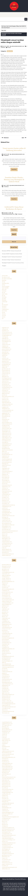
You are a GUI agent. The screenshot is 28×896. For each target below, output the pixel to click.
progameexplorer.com (7, 541)
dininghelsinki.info (6, 448)
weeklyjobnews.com (6, 845)
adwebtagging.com (6, 849)
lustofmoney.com (6, 861)
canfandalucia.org (6, 511)
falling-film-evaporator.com (8, 830)
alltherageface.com (6, 538)
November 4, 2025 (7, 212)
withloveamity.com (6, 372)
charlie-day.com (5, 810)
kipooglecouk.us (5, 677)
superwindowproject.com (7, 683)
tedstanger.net (5, 463)
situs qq (3, 313)
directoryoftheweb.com (7, 729)
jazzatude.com (5, 612)
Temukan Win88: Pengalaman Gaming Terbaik (12, 253)
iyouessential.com (6, 370)
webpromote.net (5, 650)
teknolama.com (5, 772)
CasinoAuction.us (6, 676)
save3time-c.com (6, 586)
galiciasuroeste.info (6, 622)
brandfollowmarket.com (7, 844)
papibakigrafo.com (6, 685)
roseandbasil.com (6, 659)
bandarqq (4, 280)
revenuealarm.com (6, 546)
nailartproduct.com (6, 391)
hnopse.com (4, 858)
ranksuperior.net (5, 850)
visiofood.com (5, 488)
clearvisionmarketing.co (7, 471)
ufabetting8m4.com (6, 431)
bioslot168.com (5, 552)
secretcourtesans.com (7, 332)
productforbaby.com (6, 774)
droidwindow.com (6, 489)
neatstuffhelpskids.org (7, 627)
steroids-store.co (5, 651)
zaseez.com (4, 343)
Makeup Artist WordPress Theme (10, 879)
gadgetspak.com (5, 413)
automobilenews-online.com (8, 524)
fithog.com (4, 654)
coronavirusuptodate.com (7, 410)
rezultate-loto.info (6, 425)
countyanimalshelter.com (7, 847)
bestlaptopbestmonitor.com (8, 656)
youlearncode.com (6, 373)
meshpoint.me (5, 758)
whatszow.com (5, 381)
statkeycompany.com (7, 601)
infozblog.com (5, 645)
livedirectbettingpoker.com (8, 812)
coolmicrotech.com (6, 520)
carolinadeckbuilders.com (7, 602)
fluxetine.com (5, 670)
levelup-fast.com (5, 419)
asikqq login (4, 301)
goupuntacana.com (6, 339)
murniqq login (13, 888)
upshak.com (4, 823)
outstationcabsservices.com (8, 515)
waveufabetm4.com (6, 440)
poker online (4, 294)
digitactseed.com (6, 393)
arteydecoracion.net (6, 653)
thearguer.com (5, 801)
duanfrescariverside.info (7, 450)
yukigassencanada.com (7, 404)
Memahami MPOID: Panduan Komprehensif (11, 250)
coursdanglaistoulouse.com (8, 572)
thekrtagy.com (5, 517)
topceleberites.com (6, 430)
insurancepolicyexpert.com (8, 599)
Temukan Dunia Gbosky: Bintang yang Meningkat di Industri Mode (14, 179)
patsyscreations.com (6, 349)
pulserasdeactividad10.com (8, 694)
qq (2, 303)
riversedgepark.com (6, 341)
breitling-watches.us (6, 579)
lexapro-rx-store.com (6, 700)
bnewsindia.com (5, 495)
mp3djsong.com (5, 570)
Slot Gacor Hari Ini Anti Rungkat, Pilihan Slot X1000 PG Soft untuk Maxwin (13, 27)
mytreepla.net (5, 420)
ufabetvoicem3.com (6, 439)
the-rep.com (4, 607)
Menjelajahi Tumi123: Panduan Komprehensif (12, 256)
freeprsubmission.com (7, 491)
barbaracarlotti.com (6, 696)
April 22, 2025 (6, 154)
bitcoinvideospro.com (6, 752)
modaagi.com (5, 619)
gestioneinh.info (5, 479)
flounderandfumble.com (7, 454)
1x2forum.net (5, 329)
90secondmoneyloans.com (8, 396)
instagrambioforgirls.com (7, 792)
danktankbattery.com (6, 807)
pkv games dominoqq (7, 278)
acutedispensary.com (6, 836)
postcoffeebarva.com (6, 764)
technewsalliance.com (7, 460)
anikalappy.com (5, 446)
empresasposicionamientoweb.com (10, 530)
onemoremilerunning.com (7, 789)
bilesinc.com (5, 616)
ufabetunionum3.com (6, 433)
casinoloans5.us (5, 674)
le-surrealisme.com (6, 596)
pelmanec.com (5, 726)
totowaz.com (5, 841)
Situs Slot (3, 30)
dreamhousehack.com (7, 521)
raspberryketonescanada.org (8, 505)
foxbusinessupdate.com (7, 813)
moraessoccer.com (6, 628)
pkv (3, 318)
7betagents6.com (6, 408)
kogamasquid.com (6, 705)
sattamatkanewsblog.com (7, 838)
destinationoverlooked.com (8, 853)
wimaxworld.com (6, 636)
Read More (15, 170)
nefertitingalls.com (6, 347)
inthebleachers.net (6, 699)
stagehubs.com (5, 327)
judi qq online (5, 275)
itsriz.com (4, 748)
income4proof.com (6, 350)
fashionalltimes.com (6, 526)
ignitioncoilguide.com (6, 549)
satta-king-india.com (6, 402)
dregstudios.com (5, 625)
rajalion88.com (5, 338)
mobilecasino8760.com (7, 671)
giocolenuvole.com (6, 368)
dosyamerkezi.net (6, 595)
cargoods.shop (5, 749)
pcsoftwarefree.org (6, 364)
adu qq (3, 281)
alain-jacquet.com (6, 755)
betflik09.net (4, 355)
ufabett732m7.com (6, 486)
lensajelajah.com (5, 353)
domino (3, 317)
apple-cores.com (5, 693)
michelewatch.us (5, 576)
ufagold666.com (5, 492)
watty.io (3, 745)
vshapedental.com (6, 509)
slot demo (4, 306)
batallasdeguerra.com (7, 624)
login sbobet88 (5, 287)
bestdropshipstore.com (7, 387)
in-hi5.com (4, 737)
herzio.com (4, 735)
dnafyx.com (4, 367)
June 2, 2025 (6, 185)
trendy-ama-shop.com (7, 485)
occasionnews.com (6, 859)
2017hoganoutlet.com (6, 725)
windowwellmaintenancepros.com (9, 867)
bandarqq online (5, 283)
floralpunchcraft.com (6, 804)
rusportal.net (4, 743)
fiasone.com (4, 806)
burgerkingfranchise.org (7, 767)
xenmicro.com (5, 358)
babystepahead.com (6, 852)
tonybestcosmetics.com (7, 532)
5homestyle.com (5, 712)
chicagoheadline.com (6, 335)
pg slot (7, 888)
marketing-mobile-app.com (8, 803)
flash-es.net (4, 821)
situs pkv (4, 315)
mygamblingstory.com (7, 722)
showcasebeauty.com (7, 598)
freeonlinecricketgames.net (8, 638)
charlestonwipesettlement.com (8, 842)
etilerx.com (4, 451)
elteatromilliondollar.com (7, 766)
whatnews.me (5, 474)
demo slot (4, 289)
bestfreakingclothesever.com (8, 829)
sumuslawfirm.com (6, 832)
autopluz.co (4, 584)
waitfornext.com (5, 469)
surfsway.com (5, 390)
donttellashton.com (6, 731)
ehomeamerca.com (6, 382)
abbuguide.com (5, 376)
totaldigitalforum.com (6, 527)
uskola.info (4, 466)
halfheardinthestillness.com (8, 665)
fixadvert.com (5, 583)
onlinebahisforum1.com (7, 333)
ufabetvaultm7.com (6, 436)
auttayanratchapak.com (7, 763)
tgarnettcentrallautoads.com (8, 581)
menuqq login (5, 883)
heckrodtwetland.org (6, 664)
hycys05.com (5, 787)
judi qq (3, 284)
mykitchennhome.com (7, 679)
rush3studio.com (5, 732)
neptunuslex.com (6, 573)
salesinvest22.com (6, 482)
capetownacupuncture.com (8, 751)
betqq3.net (4, 673)
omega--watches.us (6, 578)
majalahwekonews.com (7, 723)
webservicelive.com (6, 555)
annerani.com (5, 610)
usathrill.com (5, 508)
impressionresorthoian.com (8, 827)
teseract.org (4, 483)
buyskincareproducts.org (7, 702)
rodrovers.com (5, 399)
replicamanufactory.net (7, 423)
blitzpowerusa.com (6, 784)
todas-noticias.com (6, 740)
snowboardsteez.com (7, 790)
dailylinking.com (5, 365)
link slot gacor (5, 304)
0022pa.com (4, 613)
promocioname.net (6, 634)
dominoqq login (14, 884)
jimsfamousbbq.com (6, 564)
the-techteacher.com (6, 523)
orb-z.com (4, 775)
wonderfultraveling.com (7, 633)
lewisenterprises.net (6, 362)
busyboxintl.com (5, 761)
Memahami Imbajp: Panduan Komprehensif (11, 259)
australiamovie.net (6, 567)
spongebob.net (5, 760)
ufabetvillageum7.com (7, 437)
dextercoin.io (5, 709)
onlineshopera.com (6, 359)
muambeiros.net (5, 644)
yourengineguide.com (6, 512)
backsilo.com (5, 824)
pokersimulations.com (7, 422)
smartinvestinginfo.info (7, 459)
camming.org (5, 336)
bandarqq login (21, 883)
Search (14, 234)
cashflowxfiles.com (6, 794)
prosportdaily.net (5, 480)
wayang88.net (5, 442)
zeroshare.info (5, 615)
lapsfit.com (4, 417)
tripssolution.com (6, 401)
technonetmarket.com (7, 462)
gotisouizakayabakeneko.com (8, 757)
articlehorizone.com (6, 405)
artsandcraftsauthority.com (8, 553)
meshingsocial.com (6, 800)
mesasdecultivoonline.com (8, 778)
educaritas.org (5, 352)
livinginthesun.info (6, 746)
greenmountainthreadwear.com (9, 835)
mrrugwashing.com (6, 818)
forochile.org (4, 630)
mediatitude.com (5, 590)
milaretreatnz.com (6, 618)
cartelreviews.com (6, 388)
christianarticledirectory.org (8, 711)
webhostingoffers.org (6, 379)
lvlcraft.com (4, 394)
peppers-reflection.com (7, 864)
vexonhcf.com (5, 587)
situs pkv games (5, 286)
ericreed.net (4, 668)
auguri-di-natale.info (6, 575)
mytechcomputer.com (7, 550)
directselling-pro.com (6, 544)
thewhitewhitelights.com (7, 661)
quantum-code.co (6, 472)
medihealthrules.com (6, 506)
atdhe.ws (4, 662)
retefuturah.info (5, 457)
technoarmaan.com (6, 529)
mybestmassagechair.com (8, 667)
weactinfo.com (5, 798)
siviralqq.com (5, 826)
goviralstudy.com (6, 690)
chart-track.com (5, 631)
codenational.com (6, 540)
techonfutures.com (6, 501)
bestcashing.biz (5, 639)
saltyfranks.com (5, 609)
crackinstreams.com (6, 411)
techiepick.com (5, 497)
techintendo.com (5, 384)
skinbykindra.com (6, 537)
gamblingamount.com (7, 855)
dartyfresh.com (5, 361)
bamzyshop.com (5, 498)
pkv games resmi (6, 277)
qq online (4, 298)
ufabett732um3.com (6, 465)
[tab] (25, 19)
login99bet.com (5, 330)
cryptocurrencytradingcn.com (8, 839)
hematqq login (21, 888)
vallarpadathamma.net (7, 769)
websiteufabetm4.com (7, 443)
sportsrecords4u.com (6, 428)
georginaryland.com (6, 657)
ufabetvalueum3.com (6, 434)
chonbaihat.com (5, 647)
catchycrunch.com (6, 344)
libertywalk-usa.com (6, 566)
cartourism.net (5, 691)
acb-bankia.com (5, 819)
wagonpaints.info (5, 468)
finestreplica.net (5, 453)
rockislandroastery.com (7, 543)
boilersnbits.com (5, 780)
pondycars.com (5, 500)
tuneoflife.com (5, 865)
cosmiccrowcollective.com (8, 754)
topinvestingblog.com (6, 604)
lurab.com (4, 547)
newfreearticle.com (6, 783)
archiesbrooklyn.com (6, 642)
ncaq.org (4, 356)
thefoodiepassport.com (7, 682)
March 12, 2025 (5, 46)
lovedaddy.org (5, 815)
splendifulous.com (6, 427)
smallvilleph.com (5, 621)
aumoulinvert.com (6, 680)
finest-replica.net (5, 477)
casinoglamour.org (6, 708)
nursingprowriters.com (7, 833)
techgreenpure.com (6, 385)
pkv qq (3, 292)
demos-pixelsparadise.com (8, 589)
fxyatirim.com (5, 375)
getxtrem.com (5, 797)
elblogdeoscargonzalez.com (8, 648)
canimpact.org (5, 688)
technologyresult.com (6, 378)
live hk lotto (4, 310)
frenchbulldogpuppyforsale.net (8, 703)
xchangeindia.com (6, 518)
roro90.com (4, 734)
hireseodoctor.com (6, 416)
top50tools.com (5, 605)
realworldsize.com (6, 771)
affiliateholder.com (6, 868)
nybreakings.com (6, 514)
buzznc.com (4, 534)
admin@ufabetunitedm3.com (17, 46)
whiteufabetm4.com (6, 445)
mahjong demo (5, 309)
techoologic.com (5, 503)
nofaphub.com (5, 346)
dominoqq (4, 297)
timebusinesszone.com (7, 862)
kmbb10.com (5, 795)
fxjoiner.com (4, 535)
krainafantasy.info (6, 738)
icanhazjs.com (5, 686)
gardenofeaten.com (6, 786)
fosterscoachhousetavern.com (8, 777)
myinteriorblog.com (6, 494)
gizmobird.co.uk (5, 569)
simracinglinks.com (6, 593)
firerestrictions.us (6, 641)
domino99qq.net (5, 728)
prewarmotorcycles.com (7, 592)
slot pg (3, 312)
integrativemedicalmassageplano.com (10, 816)
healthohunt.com (5, 456)
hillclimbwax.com (6, 856)
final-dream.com (5, 475)
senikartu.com (5, 742)
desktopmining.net (6, 697)
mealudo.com (5, 809)
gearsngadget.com (6, 414)
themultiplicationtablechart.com (9, 706)
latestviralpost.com (6, 781)
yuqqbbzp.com (5, 407)
